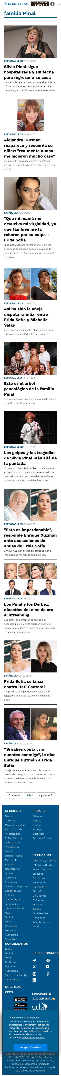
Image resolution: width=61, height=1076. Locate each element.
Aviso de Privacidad (33, 1037)
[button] (40, 4)
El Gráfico (39, 891)
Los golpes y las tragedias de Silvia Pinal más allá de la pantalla (30, 458)
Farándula (11, 212)
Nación (9, 816)
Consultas (11, 939)
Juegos (37, 909)
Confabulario (13, 899)
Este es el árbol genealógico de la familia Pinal (29, 389)
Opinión (9, 873)
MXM (8, 912)
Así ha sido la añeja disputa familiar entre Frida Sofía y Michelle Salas (26, 317)
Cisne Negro (12, 979)
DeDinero (38, 900)
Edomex (37, 816)
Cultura (9, 895)
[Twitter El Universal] (34, 967)
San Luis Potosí (42, 838)
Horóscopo (39, 917)
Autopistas (11, 934)
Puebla (37, 825)
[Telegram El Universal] (34, 960)
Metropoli (11, 860)
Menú (8, 921)
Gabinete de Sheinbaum (12, 844)
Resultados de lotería (41, 924)
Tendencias (12, 904)
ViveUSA (38, 904)
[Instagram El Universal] (34, 974)
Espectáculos (13, 61)
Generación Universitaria (40, 884)
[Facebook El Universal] (48, 960)
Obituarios (39, 878)
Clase (8, 949)
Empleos (38, 873)
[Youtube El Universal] (47, 967)
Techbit (9, 917)
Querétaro (39, 833)
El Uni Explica (13, 838)
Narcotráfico (12, 868)
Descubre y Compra (45, 860)
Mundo (9, 851)
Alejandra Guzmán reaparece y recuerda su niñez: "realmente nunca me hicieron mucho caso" (29, 148)
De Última (11, 962)
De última (11, 926)
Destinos (10, 930)
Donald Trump (13, 855)
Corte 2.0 (10, 820)
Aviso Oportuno (42, 869)
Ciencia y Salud (14, 908)
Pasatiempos (40, 913)
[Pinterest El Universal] (48, 974)
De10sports (39, 895)
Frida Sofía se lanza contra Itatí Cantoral (24, 684)
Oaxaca (37, 820)
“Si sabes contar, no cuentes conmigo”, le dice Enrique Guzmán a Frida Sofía (30, 757)
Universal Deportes (16, 886)
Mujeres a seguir (15, 825)
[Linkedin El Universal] (34, 980)
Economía (11, 882)
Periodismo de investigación (13, 831)
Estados (10, 864)
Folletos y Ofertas (43, 865)
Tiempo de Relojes (16, 975)
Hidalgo (37, 829)
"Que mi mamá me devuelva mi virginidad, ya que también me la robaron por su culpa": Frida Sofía (30, 229)
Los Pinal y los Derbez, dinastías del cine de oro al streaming (28, 609)
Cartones (10, 877)
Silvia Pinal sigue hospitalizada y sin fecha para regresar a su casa (29, 72)
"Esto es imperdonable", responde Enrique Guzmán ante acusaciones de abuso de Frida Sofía (30, 537)
